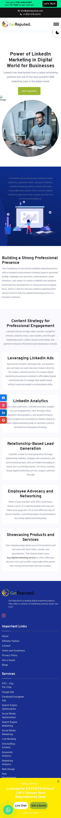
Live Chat (21, 805)
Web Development (9, 776)
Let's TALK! (50, 3)
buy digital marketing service (21, 557)
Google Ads (8, 692)
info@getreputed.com (32, 11)
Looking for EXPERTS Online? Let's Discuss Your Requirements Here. (30, 793)
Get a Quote (29, 91)
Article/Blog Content (8, 745)
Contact (6, 646)
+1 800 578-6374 (32, 14)
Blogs (5, 665)
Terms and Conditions (13, 650)
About (5, 636)
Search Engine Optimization (9, 707)
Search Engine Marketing (9, 724)
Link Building (9, 739)
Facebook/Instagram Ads (13, 698)
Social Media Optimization (9, 715)
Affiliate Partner (10, 641)
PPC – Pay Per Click (8, 685)
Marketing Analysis (7, 762)
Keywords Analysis (7, 754)
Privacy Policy (9, 655)
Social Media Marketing (9, 732)
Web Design (8, 769)
